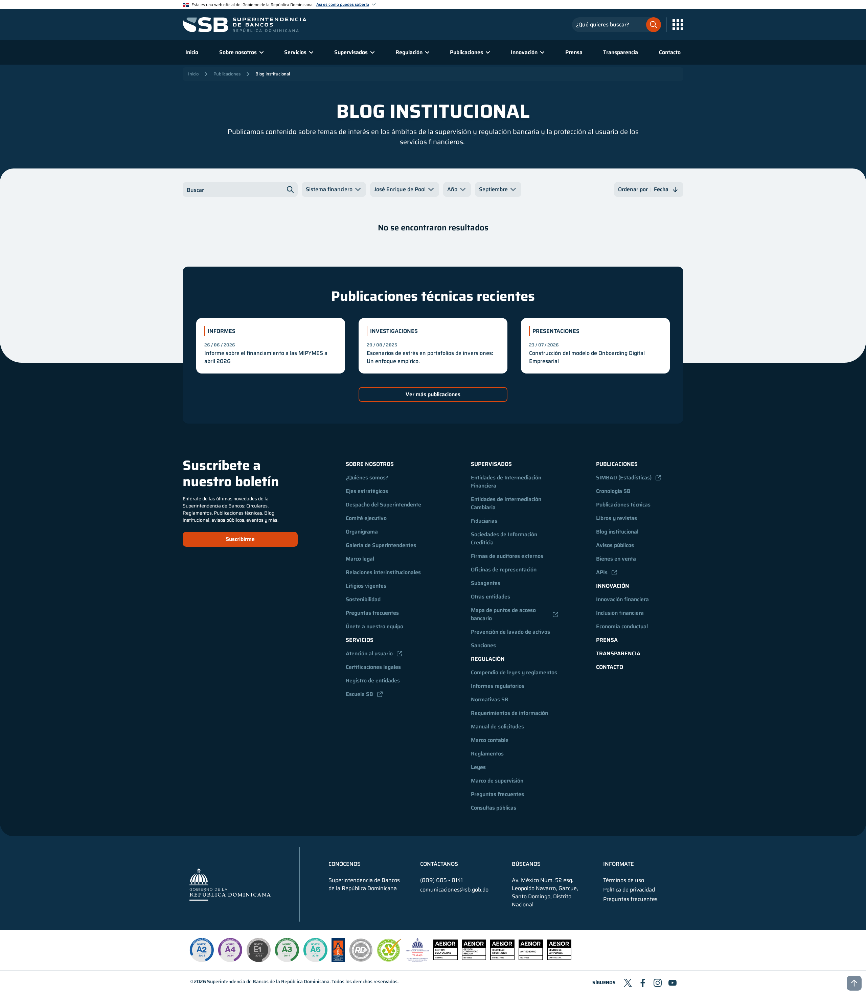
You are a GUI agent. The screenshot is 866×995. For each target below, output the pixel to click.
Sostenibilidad (363, 599)
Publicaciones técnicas (623, 504)
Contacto (670, 52)
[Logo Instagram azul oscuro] (658, 983)
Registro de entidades (373, 680)
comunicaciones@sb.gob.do (454, 889)
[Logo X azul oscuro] (628, 983)
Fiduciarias (484, 521)
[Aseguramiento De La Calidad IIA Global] (338, 960)
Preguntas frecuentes (372, 613)
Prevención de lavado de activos (510, 632)
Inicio (191, 52)
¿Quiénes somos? (367, 477)
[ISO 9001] (445, 958)
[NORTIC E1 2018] (258, 950)
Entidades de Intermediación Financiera (507, 481)
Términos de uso (623, 880)
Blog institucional (272, 73)
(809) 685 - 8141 (441, 880)
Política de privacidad (629, 890)
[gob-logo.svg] (230, 884)
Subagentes (485, 583)
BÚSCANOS (526, 864)
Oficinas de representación (504, 569)
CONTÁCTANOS (439, 864)
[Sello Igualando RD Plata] (361, 960)
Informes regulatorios (497, 686)
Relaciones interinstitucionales (383, 572)
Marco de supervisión (497, 780)
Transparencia (620, 52)
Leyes (478, 767)
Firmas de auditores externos (507, 556)
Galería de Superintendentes (381, 545)
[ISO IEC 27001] (502, 958)
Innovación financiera (622, 599)
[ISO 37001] (531, 958)
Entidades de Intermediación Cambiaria (507, 503)
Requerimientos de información (509, 713)
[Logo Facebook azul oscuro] (643, 983)
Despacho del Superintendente (383, 504)
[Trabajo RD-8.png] (418, 960)
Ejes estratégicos (367, 491)
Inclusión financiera (620, 613)
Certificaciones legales (373, 667)
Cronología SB (613, 491)
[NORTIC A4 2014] (230, 950)
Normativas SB (489, 699)
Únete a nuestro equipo (374, 626)
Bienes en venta (616, 559)
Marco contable (489, 740)
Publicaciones (227, 73)
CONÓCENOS (344, 864)
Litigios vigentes (366, 586)
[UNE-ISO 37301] (559, 958)
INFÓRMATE (618, 864)
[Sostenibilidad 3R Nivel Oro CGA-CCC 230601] (389, 959)
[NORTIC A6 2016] (315, 950)
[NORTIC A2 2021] (201, 950)
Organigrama (362, 531)
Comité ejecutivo (366, 518)
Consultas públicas (493, 808)
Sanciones (483, 645)
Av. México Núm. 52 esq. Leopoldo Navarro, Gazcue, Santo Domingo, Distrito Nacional (545, 892)
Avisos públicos (615, 545)
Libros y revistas (616, 518)
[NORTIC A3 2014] (287, 950)
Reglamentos (487, 753)
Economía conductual (622, 626)
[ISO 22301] (474, 958)
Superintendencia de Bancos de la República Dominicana (268, 981)
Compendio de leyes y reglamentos (514, 672)
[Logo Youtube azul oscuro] (672, 983)
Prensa (574, 52)
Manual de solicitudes (497, 726)
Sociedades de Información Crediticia (505, 538)
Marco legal (360, 559)
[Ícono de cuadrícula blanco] (678, 24)
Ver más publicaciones (433, 394)
